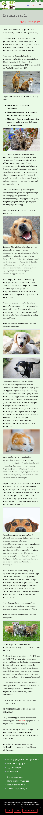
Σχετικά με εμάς (14, 767)
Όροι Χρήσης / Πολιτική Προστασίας (23, 759)
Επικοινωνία (12, 771)
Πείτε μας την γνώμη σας (18, 781)
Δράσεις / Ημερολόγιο (17, 788)
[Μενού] (40, 5)
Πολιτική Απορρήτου (16, 763)
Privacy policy (30, 810)
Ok (9, 810)
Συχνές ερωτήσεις (15, 777)
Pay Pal (22, 720)
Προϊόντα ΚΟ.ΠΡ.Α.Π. (16, 785)
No (18, 810)
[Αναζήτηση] (40, 1)
